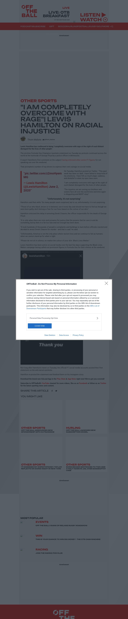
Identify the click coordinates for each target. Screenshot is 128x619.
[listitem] (64, 318)
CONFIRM (40, 326)
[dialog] (64, 309)
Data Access (64, 335)
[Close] (107, 284)
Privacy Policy (78, 335)
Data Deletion (49, 335)
